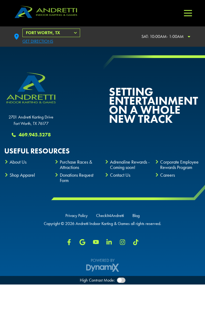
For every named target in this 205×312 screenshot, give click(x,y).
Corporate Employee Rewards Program (179, 164)
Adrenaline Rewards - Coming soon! (130, 164)
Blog (136, 215)
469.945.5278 (35, 135)
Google (82, 242)
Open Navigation (187, 13)
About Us (18, 162)
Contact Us (120, 175)
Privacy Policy (76, 215)
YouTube (95, 242)
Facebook (69, 242)
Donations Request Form (76, 177)
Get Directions (37, 41)
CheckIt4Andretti (110, 215)
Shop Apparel (22, 175)
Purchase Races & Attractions (76, 164)
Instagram (122, 242)
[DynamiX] (102, 268)
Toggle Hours (189, 36)
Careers (167, 175)
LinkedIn (109, 242)
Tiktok (136, 242)
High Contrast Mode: (97, 280)
